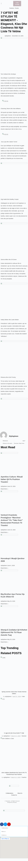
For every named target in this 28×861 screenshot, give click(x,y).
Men (14, 675)
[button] (25, 5)
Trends (17, 8)
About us (20, 793)
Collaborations (9, 793)
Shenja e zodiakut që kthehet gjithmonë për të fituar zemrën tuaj (14, 632)
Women (14, 715)
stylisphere (8, 696)
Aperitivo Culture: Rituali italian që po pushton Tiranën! (12, 479)
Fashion (11, 8)
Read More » (4, 489)
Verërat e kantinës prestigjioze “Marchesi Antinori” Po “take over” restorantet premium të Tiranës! (12, 520)
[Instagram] (14, 805)
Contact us (14, 795)
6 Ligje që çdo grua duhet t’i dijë (14, 713)
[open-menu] (26, 2)
